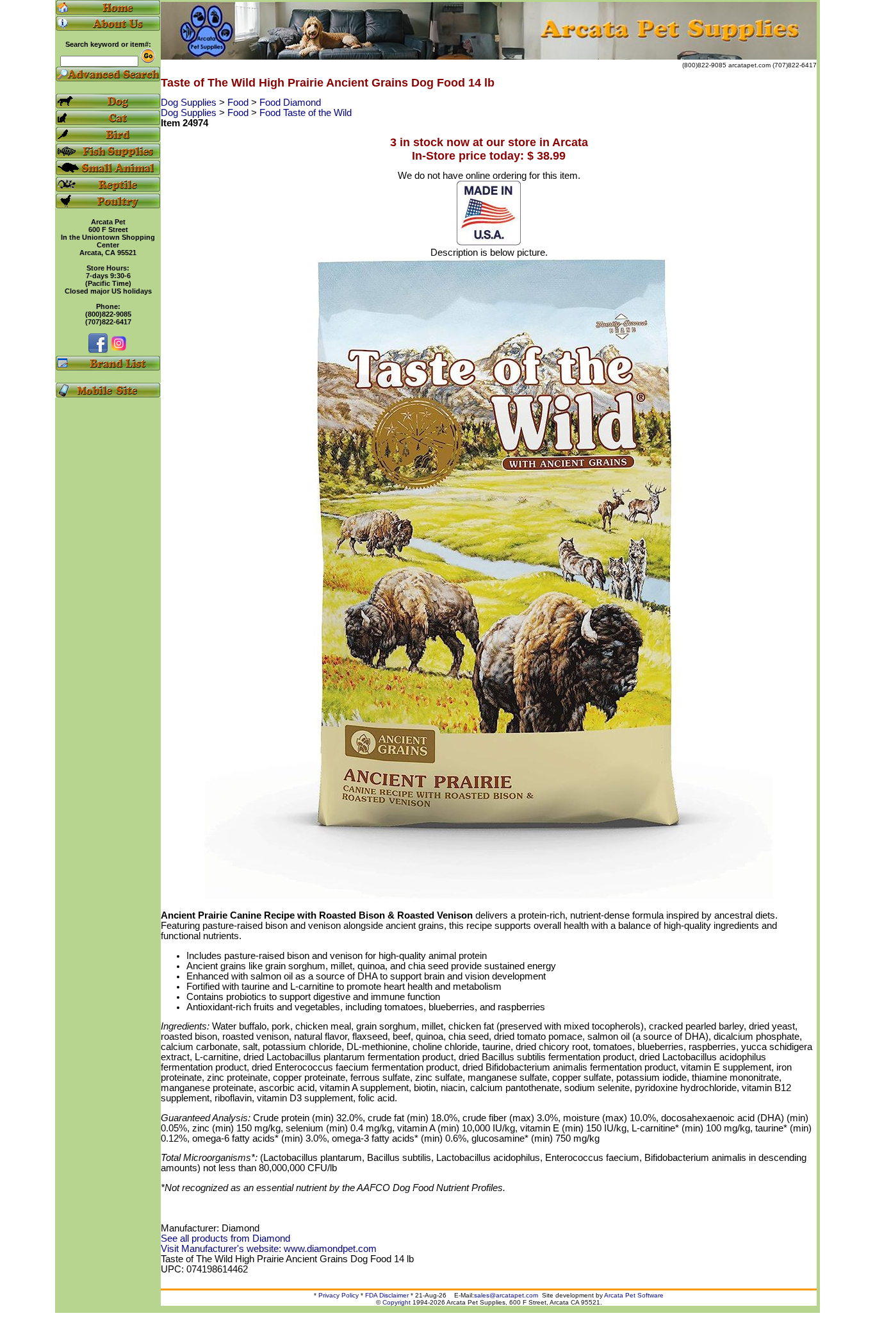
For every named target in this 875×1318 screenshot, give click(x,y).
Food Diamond (290, 102)
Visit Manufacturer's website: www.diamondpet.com (269, 1249)
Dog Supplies (190, 102)
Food (239, 102)
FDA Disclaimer (387, 1295)
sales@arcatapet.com (506, 1295)
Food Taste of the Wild (305, 113)
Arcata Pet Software (634, 1295)
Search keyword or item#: (108, 44)
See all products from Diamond (225, 1238)
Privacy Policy (338, 1295)
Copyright (396, 1302)
